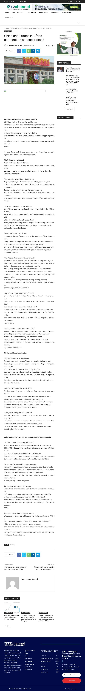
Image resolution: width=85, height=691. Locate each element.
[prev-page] (5, 626)
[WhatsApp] (29, 51)
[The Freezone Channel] (5, 45)
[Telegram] (38, 51)
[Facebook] (68, 1)
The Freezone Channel (15, 45)
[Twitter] (74, 1)
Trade (12, 544)
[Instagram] (71, 1)
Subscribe (71, 681)
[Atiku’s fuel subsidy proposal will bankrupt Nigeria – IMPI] (60, 90)
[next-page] (8, 626)
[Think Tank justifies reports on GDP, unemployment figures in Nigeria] (12, 608)
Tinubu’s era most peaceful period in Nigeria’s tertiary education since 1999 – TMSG (72, 100)
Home (6, 28)
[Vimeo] (77, 1)
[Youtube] (79, 1)
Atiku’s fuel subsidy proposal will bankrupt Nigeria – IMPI (72, 90)
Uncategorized (13, 28)
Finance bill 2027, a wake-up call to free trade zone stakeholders (73, 69)
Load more (68, 109)
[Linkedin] (33, 51)
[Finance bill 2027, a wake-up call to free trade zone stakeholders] (60, 69)
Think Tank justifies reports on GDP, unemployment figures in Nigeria (11, 617)
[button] (78, 22)
